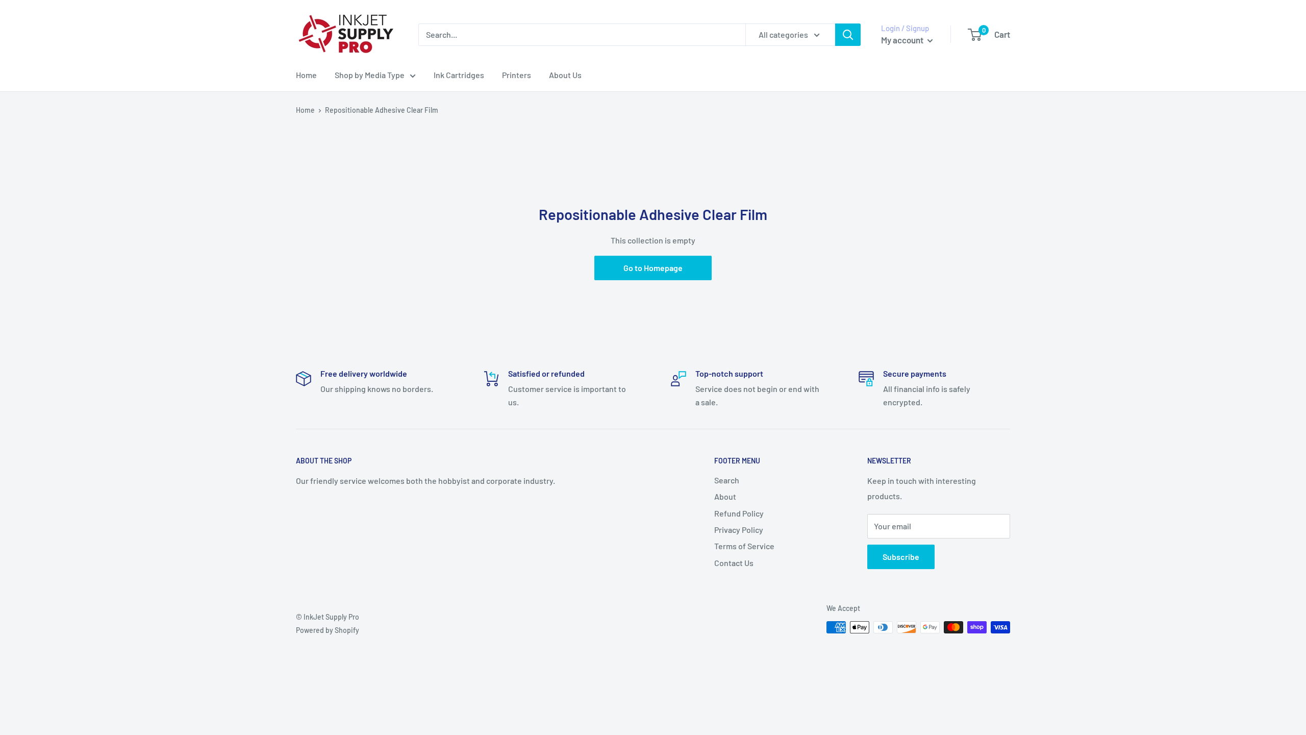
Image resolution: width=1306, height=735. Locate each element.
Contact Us (734, 563)
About (725, 496)
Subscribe (901, 556)
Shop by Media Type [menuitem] (370, 75)
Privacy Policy (738, 529)
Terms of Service (744, 546)
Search (726, 480)
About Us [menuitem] (565, 75)
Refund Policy (739, 513)
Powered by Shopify (327, 630)
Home (305, 110)
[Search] (848, 34)
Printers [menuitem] (516, 75)
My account (903, 40)
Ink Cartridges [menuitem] (459, 75)
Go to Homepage (653, 268)
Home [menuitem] (306, 75)
